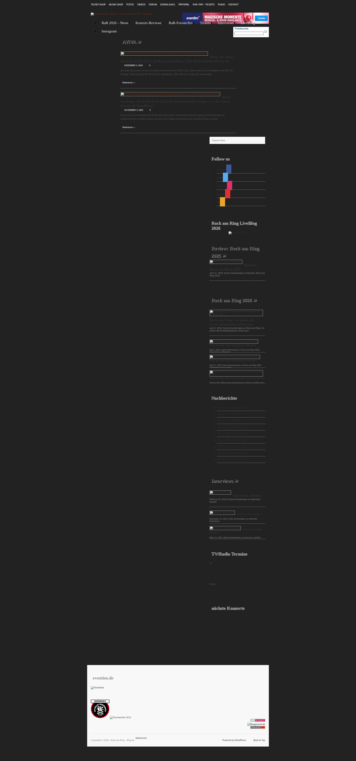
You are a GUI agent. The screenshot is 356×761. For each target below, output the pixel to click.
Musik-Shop (116, 4)
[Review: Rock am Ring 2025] (226, 261)
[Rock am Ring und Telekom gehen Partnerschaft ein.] (236, 374)
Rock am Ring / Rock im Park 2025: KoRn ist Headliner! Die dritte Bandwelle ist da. (178, 59)
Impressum (141, 738)
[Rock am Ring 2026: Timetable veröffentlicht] (234, 341)
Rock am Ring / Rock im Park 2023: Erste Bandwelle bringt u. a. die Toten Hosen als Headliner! (175, 101)
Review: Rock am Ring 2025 (233, 267)
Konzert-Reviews (149, 23)
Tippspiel (183, 4)
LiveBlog (248, 23)
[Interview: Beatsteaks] (222, 512)
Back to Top (259, 740)
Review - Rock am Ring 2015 (231, 446)
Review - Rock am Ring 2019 (231, 420)
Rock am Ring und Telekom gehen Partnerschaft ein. (237, 378)
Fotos (130, 4)
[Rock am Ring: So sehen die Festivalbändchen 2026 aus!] (236, 314)
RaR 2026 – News (115, 23)
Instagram (109, 31)
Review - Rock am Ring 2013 (231, 459)
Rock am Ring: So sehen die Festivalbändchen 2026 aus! (232, 322)
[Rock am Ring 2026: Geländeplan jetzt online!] (235, 356)
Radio (221, 4)
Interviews (226, 23)
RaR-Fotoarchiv (181, 23)
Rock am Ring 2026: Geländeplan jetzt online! (233, 360)
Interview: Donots (247, 495)
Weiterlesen (128, 82)
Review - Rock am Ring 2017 (231, 433)
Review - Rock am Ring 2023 (231, 407)
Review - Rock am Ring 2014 (231, 453)
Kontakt (233, 4)
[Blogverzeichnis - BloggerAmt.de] (256, 724)
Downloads (167, 4)
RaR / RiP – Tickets (204, 4)
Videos (141, 4)
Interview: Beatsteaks (248, 514)
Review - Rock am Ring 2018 (231, 427)
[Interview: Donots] (220, 492)
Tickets (205, 23)
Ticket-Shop (98, 4)
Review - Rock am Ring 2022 (231, 414)
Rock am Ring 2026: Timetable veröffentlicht (233, 345)
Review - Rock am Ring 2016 (231, 440)
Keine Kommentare (237, 329)
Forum (153, 4)
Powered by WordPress (234, 740)
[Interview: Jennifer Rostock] (225, 528)
